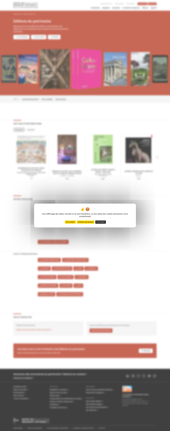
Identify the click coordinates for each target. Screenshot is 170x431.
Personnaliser (100, 222)
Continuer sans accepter (85, 222)
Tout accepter (70, 222)
